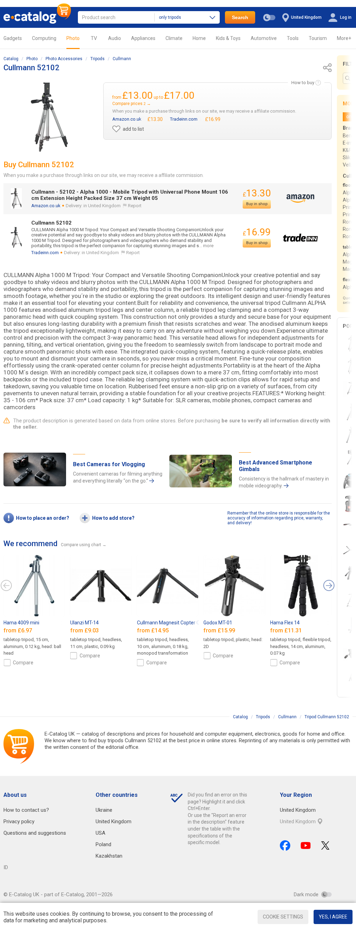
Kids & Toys (228, 38)
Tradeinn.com (45, 252)
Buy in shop (257, 204)
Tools (293, 38)
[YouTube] (306, 845)
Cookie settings (283, 917)
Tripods (97, 58)
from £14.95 (153, 630)
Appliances (143, 38)
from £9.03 (85, 630)
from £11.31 (286, 630)
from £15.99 (219, 630)
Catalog (10, 58)
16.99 (257, 232)
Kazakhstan (109, 856)
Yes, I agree (333, 917)
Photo (73, 38)
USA (100, 833)
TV (94, 38)
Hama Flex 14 (285, 622)
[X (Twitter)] (325, 845)
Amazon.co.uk (45, 205)
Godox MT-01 (217, 622)
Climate (174, 38)
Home (199, 38)
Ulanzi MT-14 (84, 622)
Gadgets (12, 38)
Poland (103, 844)
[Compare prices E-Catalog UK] (37, 17)
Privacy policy (18, 821)
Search (240, 17)
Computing (44, 38)
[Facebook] (285, 845)
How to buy (302, 82)
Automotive (264, 38)
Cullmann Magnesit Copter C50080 (175, 622)
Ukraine (104, 810)
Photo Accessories (64, 58)
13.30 (257, 193)
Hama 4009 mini (21, 622)
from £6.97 (18, 630)
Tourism (318, 38)
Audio (114, 38)
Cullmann (122, 58)
